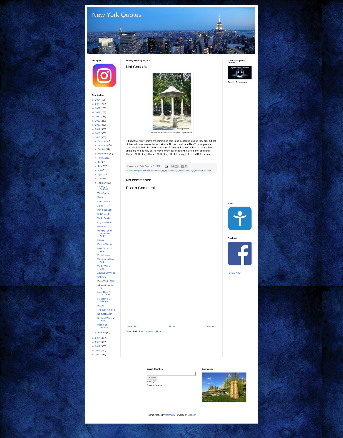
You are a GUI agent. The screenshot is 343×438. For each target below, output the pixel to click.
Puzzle (100, 305)
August (101, 158)
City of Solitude (104, 222)
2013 (98, 342)
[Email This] (172, 166)
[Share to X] (179, 166)
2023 (98, 104)
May (100, 170)
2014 (98, 338)
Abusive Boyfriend (106, 273)
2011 (98, 350)
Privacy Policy (234, 273)
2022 (98, 108)
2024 (98, 100)
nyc (176, 171)
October (102, 149)
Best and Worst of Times (105, 319)
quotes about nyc (186, 171)
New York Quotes (117, 14)
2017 (98, 129)
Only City (101, 277)
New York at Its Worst (104, 249)
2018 (98, 125)
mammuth (170, 415)
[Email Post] (166, 166)
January (102, 332)
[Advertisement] (171, 296)
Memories (102, 226)
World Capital (104, 218)
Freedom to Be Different (104, 300)
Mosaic (100, 240)
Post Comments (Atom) (150, 331)
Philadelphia (103, 255)
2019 (98, 121)
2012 (98, 346)
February (102, 183)
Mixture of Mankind (102, 326)
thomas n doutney (203, 171)
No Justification (104, 314)
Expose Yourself (105, 244)
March (101, 178)
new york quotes (154, 171)
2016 (98, 133)
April (100, 174)
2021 (98, 112)
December (103, 141)
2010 (98, 354)
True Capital (103, 193)
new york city (140, 171)
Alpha (100, 206)
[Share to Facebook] (182, 166)
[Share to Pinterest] (186, 166)
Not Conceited (104, 214)
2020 (98, 116)
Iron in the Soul (104, 210)
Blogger (191, 415)
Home (172, 326)
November (103, 145)
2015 (98, 137)
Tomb (100, 197)
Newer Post (132, 326)
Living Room (103, 201)
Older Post (211, 326)
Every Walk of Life (106, 281)
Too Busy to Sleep (106, 310)
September (103, 153)
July (100, 162)
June (100, 166)
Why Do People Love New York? (105, 233)
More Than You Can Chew (104, 293)
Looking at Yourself (102, 187)
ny (163, 171)
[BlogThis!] (176, 166)
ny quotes (169, 171)
